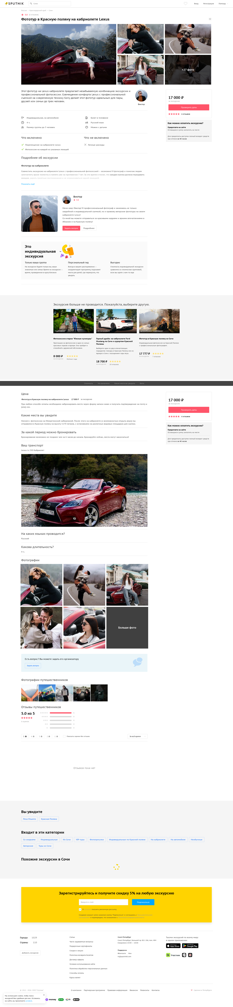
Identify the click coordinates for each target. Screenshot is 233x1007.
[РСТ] (190, 955)
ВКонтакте (122, 953)
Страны (28, 942)
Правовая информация (117, 990)
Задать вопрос (71, 228)
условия (28, 1001)
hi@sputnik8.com (124, 956)
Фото (142, 383)
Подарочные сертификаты (81, 946)
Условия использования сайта (82, 964)
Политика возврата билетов (81, 955)
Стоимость (88, 383)
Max (130, 953)
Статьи (72, 937)
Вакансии (134, 990)
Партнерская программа (94, 990)
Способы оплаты (77, 973)
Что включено (104, 383)
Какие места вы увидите (124, 383)
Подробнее (89, 228)
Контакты (156, 990)
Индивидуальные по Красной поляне (127, 839)
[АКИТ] (184, 955)
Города (28, 937)
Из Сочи (67, 839)
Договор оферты (77, 960)
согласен (87, 909)
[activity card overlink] (73, 348)
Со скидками (29, 839)
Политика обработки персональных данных (88, 968)
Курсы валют (75, 977)
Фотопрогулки (97, 839)
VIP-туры (80, 839)
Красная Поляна (49, 819)
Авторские (28, 846)
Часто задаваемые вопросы (81, 942)
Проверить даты (189, 107)
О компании (76, 990)
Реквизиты (144, 990)
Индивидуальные (49, 839)
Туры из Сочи (45, 846)
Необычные (196, 839)
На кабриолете (158, 839)
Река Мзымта (29, 819)
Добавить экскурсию (30, 953)
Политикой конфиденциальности (131, 917)
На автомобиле (178, 839)
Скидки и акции (76, 951)
